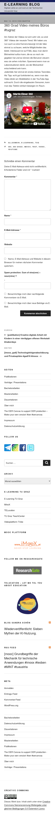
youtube (13, 149)
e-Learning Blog (22, 4)
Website (8, 244)
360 (10, 147)
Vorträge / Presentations (15, 382)
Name (7, 215)
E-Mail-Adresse (12, 230)
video (42, 147)
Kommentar (10, 176)
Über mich (9, 405)
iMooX (7, 504)
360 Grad (18, 147)
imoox (27, 147)
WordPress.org (11, 705)
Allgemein (14, 143)
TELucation (9, 510)
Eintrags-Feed (10, 693)
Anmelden (9, 688)
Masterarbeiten (11, 393)
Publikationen (10, 376)
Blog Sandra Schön (17, 622)
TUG (37, 143)
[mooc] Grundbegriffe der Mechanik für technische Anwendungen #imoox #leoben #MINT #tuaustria (25, 660)
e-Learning (27, 143)
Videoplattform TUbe (13, 521)
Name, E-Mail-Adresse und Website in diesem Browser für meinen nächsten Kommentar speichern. (27, 262)
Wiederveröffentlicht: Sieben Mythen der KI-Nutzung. (23, 631)
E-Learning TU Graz (13, 498)
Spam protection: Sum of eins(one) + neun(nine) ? (22, 274)
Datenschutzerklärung (14, 426)
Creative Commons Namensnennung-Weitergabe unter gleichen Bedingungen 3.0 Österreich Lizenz (27, 805)
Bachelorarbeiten (12, 388)
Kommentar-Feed (12, 699)
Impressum (9, 420)
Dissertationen (10, 399)
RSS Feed (10, 647)
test (34, 147)
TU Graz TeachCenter (14, 515)
